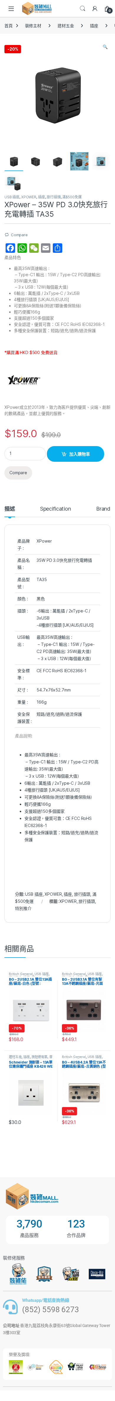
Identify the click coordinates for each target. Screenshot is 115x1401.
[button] (105, 46)
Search (82, 8)
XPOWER (28, 197)
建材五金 (66, 25)
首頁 (8, 25)
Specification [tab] (55, 509)
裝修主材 (33, 25)
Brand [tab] (103, 509)
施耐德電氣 (39, 1057)
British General (21, 974)
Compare (19, 234)
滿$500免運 (71, 197)
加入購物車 (79, 453)
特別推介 (23, 908)
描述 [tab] (9, 509)
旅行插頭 (53, 197)
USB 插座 (11, 197)
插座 (94, 25)
